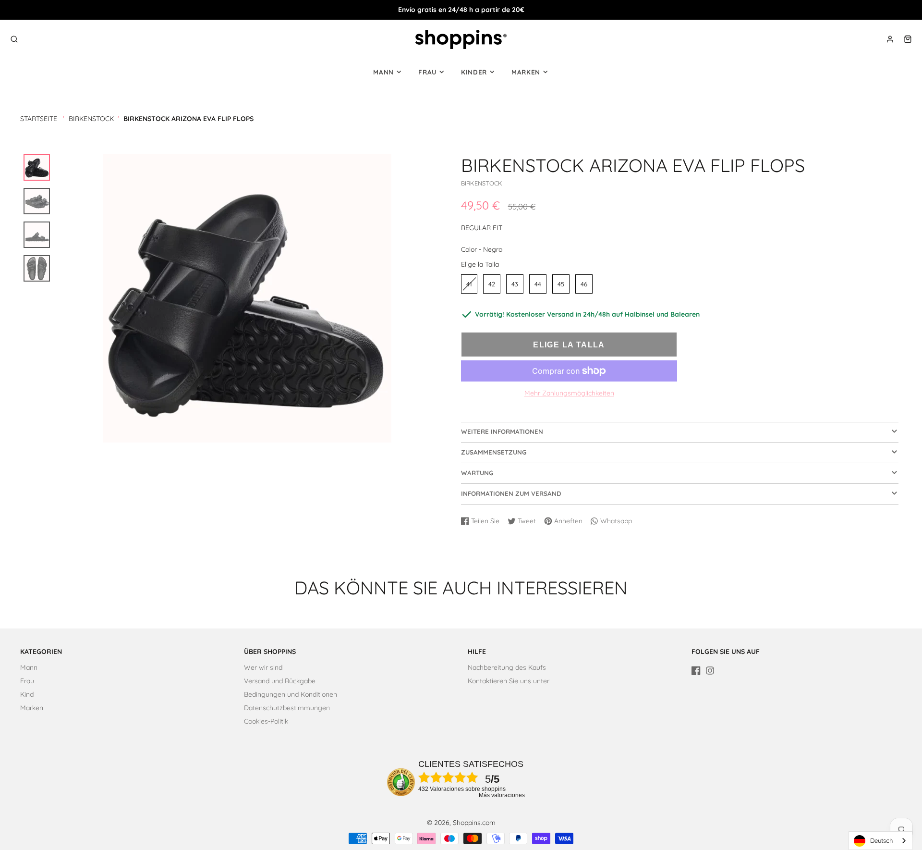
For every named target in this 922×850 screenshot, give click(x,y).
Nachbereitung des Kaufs (507, 667)
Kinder (474, 72)
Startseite (38, 118)
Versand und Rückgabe (279, 681)
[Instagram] (710, 670)
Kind (27, 694)
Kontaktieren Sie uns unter (508, 681)
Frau (427, 72)
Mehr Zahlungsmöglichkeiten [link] (569, 393)
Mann (383, 72)
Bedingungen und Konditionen (290, 694)
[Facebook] (696, 670)
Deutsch (881, 840)
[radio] (469, 284)
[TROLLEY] (908, 39)
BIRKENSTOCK (91, 118)
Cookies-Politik (266, 721)
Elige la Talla (480, 264)
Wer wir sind (263, 667)
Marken (525, 72)
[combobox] (880, 840)
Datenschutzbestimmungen (287, 707)
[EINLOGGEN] (890, 39)
